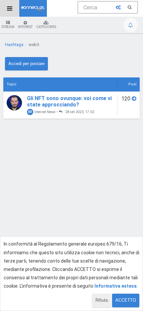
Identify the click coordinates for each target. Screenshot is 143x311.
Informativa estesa (115, 286)
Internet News (44, 112)
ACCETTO (125, 300)
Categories (46, 27)
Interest (25, 27)
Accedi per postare (26, 63)
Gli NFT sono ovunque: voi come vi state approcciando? (69, 101)
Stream (8, 27)
